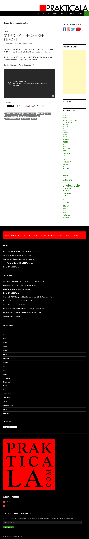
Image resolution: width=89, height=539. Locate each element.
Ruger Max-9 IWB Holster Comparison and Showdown (21, 251)
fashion (66, 152)
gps (64, 166)
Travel (5, 401)
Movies (6, 31)
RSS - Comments (10, 506)
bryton (64, 131)
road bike (66, 196)
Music (5, 370)
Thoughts (6, 398)
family (64, 150)
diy (63, 144)
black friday (66, 126)
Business (6, 335)
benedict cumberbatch (13, 113)
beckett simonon (70, 120)
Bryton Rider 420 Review (11, 316)
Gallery (62, 13)
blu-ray (65, 128)
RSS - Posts (9, 502)
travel (64, 210)
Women (6, 413)
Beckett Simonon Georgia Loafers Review (17, 255)
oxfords (65, 182)
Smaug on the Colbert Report (25, 37)
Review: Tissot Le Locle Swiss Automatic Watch (19, 285)
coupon (65, 136)
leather (66, 168)
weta (34, 118)
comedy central (29, 113)
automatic (67, 117)
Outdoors (6, 378)
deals (65, 141)
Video (5, 409)
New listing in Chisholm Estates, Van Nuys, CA (19, 259)
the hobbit (25, 118)
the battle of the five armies (29, 116)
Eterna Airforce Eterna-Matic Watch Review (18, 305)
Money (5, 362)
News (5, 374)
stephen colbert (11, 116)
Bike (44, 13)
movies (40, 113)
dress (64, 146)
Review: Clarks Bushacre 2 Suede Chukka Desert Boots (22, 313)
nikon (64, 177)
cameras (65, 134)
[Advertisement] (74, 61)
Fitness (5, 346)
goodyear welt (67, 164)
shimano (65, 200)
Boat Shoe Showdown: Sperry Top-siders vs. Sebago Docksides (24, 281)
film (64, 155)
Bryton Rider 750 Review (11, 267)
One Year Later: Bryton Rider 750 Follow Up (18, 263)
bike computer (67, 122)
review (67, 193)
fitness (65, 157)
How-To (6, 358)
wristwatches (67, 217)
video (64, 212)
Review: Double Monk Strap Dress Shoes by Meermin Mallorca (24, 309)
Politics (5, 386)
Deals (5, 343)
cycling (66, 139)
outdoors (67, 180)
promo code (67, 188)
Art (4, 331)
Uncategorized (8, 405)
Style (5, 390)
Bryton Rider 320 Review (11, 293)
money (64, 173)
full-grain (67, 162)
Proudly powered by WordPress (12, 536)
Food (5, 350)
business (65, 132)
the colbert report (12, 118)
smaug (48, 113)
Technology (7, 394)
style (66, 206)
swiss (64, 209)
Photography (52, 13)
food (64, 159)
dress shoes (67, 148)
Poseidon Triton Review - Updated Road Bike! (18, 301)
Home (38, 13)
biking (65, 124)
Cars (4, 339)
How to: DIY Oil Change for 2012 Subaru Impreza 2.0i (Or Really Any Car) (27, 297)
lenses (64, 171)
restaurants (66, 190)
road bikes (66, 198)
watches (66, 215)
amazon (65, 115)
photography (72, 185)
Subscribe (8, 527)
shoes (66, 202)
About (72, 13)
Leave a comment (27, 43)
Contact (79, 13)
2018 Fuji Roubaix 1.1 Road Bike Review (16, 289)
